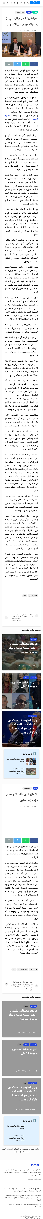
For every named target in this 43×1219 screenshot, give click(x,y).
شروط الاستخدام (36, 1216)
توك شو (26, 677)
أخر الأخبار (33, 639)
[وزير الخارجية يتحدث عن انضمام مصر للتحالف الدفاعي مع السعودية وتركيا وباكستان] (21, 729)
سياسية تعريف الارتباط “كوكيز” (33, 1218)
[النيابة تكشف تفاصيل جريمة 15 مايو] (21, 690)
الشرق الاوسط (32, 716)
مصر (24, 596)
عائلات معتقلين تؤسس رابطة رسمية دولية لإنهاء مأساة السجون (16, 771)
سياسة (28, 12)
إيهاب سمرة (27, 788)
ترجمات (35, 12)
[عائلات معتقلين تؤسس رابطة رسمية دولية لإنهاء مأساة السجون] (21, 652)
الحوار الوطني (20, 12)
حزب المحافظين (22, 970)
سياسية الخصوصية (25, 1216)
